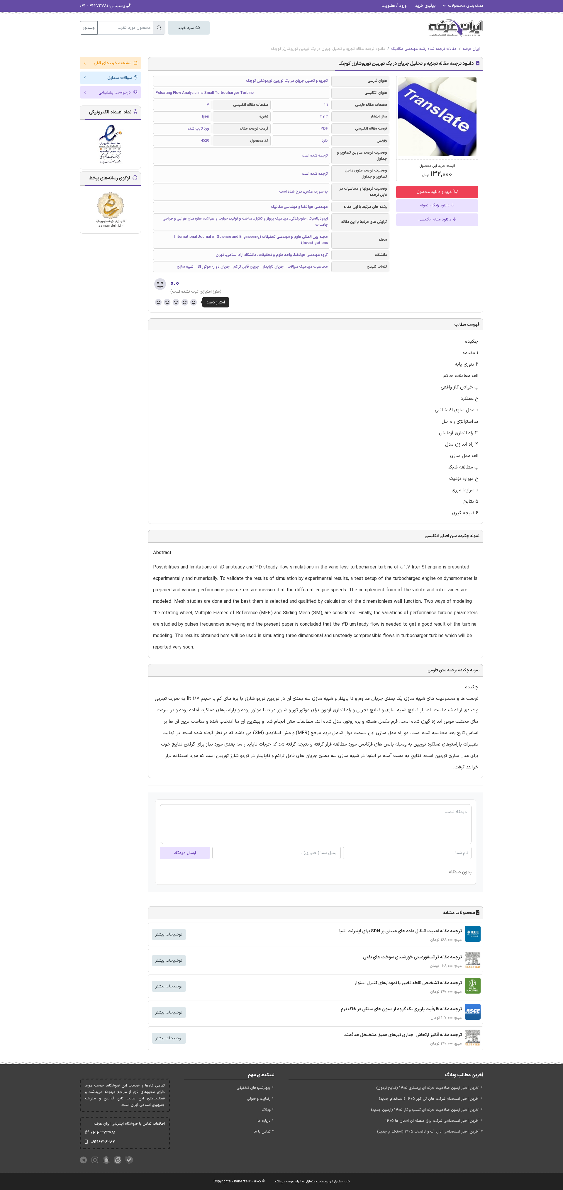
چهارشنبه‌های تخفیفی (254, 1088)
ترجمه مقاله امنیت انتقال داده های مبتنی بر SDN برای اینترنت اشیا (400, 931)
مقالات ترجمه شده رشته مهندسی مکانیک (424, 49)
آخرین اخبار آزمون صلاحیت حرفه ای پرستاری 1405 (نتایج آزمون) (427, 1088)
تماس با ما (262, 1132)
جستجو (88, 28)
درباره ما (264, 1121)
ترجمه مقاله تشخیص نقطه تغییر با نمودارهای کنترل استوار (408, 983)
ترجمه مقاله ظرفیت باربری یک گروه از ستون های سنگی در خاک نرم (401, 1009)
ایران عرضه (471, 49)
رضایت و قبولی (259, 1099)
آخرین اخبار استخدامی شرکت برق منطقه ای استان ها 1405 (432, 1121)
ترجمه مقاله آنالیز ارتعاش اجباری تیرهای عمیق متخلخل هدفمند (403, 1035)
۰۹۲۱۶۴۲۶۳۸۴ (103, 1142)
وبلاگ (266, 1110)
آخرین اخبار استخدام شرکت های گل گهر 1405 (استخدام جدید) (429, 1099)
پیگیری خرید (425, 6)
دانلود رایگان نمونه (435, 205)
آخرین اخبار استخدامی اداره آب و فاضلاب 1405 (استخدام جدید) (428, 1132)
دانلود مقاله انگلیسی (435, 220)
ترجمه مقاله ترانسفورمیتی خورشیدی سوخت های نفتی (412, 957)
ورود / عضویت (393, 6)
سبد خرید (186, 28)
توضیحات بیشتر (168, 934)
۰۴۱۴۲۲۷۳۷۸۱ (103, 1133)
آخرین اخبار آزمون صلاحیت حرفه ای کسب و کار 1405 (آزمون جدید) (425, 1110)
